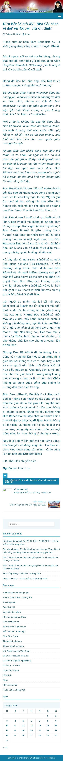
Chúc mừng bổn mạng (13, 646)
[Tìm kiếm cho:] (31, 524)
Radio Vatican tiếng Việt (14, 690)
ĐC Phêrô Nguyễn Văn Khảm (16, 651)
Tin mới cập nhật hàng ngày (16, 592)
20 (31, 730)
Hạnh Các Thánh (11, 670)
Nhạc (5, 680)
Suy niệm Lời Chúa (12, 612)
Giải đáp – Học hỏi (11, 665)
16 (56, 725)
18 (15, 730)
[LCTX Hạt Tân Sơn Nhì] (31, 11)
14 (40, 725)
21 (40, 730)
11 (15, 725)
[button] (59, 15)
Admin (27, 34)
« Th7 (5, 747)
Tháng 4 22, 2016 (13, 34)
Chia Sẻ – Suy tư (11, 636)
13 (31, 725)
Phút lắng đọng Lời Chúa (14, 617)
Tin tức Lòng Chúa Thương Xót (17, 597)
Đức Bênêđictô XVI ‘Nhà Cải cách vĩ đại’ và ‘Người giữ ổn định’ (31, 481)
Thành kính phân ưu (12, 641)
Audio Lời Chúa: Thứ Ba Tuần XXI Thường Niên (25, 578)
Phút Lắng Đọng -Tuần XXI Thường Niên (22, 573)
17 (7, 730)
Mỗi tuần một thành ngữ (14, 631)
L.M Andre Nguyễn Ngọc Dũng (17, 660)
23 (56, 730)
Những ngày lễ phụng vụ (14, 626)
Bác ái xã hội (9, 607)
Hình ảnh (7, 675)
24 (7, 735)
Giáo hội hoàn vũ (11, 622)
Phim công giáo (10, 685)
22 (48, 730)
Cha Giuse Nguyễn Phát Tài (16, 656)
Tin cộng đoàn (9, 602)
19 (23, 730)
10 (7, 725)
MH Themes (50, 758)
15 (48, 725)
